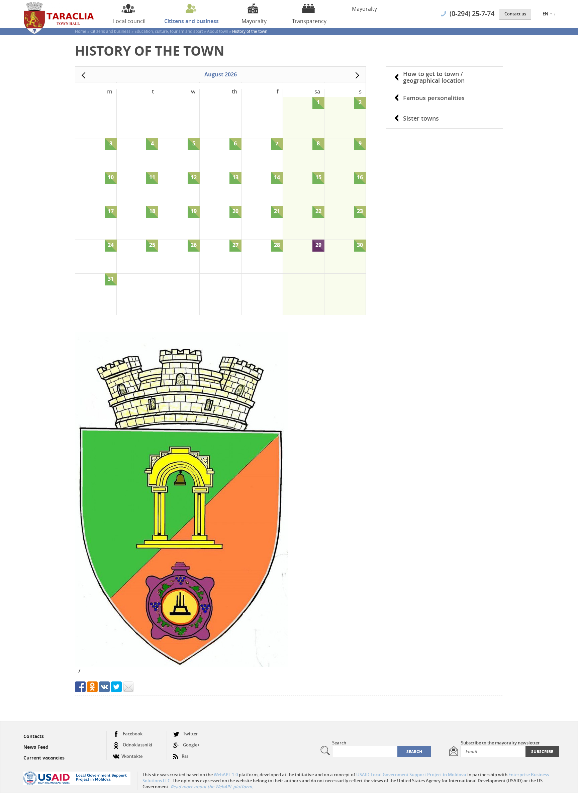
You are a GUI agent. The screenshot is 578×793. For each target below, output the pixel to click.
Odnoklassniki (137, 745)
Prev (84, 75)
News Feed (36, 747)
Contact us (515, 14)
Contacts (33, 736)
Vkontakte (131, 756)
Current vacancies (44, 757)
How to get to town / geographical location (434, 77)
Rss (185, 756)
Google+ (191, 745)
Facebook (132, 734)
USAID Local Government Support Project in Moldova (411, 775)
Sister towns (421, 118)
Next (357, 75)
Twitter (190, 734)
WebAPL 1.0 (226, 775)
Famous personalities (434, 98)
